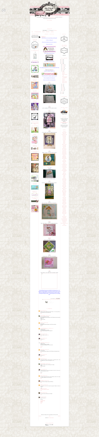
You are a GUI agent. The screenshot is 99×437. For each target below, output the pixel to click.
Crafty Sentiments (44, 299)
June (62, 84)
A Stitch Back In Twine (64, 134)
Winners (64, 224)
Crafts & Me (64, 147)
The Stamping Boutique (58, 299)
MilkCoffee (64, 187)
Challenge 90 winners (64, 82)
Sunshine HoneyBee (42, 315)
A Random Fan (64, 133)
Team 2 (64, 215)
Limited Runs (64, 184)
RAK (64, 196)
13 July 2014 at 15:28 (46, 342)
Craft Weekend (64, 146)
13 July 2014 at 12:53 (44, 310)
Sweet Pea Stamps (64, 213)
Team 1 (64, 214)
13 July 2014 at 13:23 (47, 315)
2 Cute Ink (64, 131)
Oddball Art (64, 189)
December (63, 64)
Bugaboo (64, 143)
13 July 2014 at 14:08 (45, 322)
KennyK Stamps (64, 178)
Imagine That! (64, 173)
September (63, 68)
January (63, 90)
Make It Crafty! (64, 185)
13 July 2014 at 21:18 (44, 358)
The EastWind (64, 217)
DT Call (64, 159)
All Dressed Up (64, 135)
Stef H (41, 375)
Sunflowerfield (64, 211)
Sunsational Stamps (64, 212)
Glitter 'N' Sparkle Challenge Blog (49, 9)
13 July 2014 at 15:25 (44, 338)
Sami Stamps (64, 198)
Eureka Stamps (48, 299)
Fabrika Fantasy (64, 161)
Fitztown (64, 162)
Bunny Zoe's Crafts (64, 144)
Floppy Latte (64, 163)
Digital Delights (64, 157)
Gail (40, 310)
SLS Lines (64, 204)
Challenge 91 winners (64, 81)
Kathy (49, 180)
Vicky (49, 270)
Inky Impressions (64, 174)
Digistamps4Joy (64, 156)
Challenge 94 (63, 73)
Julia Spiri (64, 176)
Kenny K (64, 177)
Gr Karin (41, 346)
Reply (41, 313)
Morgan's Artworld (64, 188)
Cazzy (41, 369)
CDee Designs (64, 145)
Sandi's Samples (64, 199)
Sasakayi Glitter (64, 200)
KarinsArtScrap (42, 342)
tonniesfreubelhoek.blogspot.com (44, 328)
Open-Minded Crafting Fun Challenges (44, 389)
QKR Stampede (50, 299)
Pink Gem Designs (64, 191)
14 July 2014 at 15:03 (46, 380)
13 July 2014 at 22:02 (47, 363)
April (62, 86)
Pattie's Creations (64, 190)
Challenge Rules (47, 31)
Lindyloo (49, 221)
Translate (56, 30)
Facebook (43, 31)
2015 (62, 62)
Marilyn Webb (42, 349)
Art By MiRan (64, 136)
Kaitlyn (48, 167)
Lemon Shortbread (64, 183)
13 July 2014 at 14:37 (50, 328)
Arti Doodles (64, 137)
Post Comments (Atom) (50, 417)
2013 (62, 92)
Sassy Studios (64, 201)
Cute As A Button (64, 149)
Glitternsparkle (64, 169)
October (63, 67)
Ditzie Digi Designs (64, 158)
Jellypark (64, 175)
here (43, 339)
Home (32, 31)
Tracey (49, 254)
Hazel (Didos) (42, 380)
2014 (62, 63)
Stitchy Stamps (64, 210)
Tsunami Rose (64, 222)
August (63, 69)
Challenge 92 (63, 80)
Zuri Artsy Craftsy (64, 225)
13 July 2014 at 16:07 (46, 349)
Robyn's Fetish (64, 197)
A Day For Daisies (64, 132)
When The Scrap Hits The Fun (64, 223)
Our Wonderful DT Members (37, 31)
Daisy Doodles (64, 150)
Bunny (41, 392)
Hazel (41, 338)
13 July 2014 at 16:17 (44, 354)
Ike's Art (64, 172)
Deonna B (41, 322)
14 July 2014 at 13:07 (44, 375)
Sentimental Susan (64, 203)
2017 (62, 59)
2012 (62, 93)
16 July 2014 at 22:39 (44, 392)
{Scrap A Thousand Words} (43, 388)
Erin (49, 150)
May (62, 85)
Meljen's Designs (64, 186)
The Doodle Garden (54, 299)
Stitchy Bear (64, 209)
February (63, 89)
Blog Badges (52, 31)
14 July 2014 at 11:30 (44, 369)
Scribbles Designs (64, 202)
